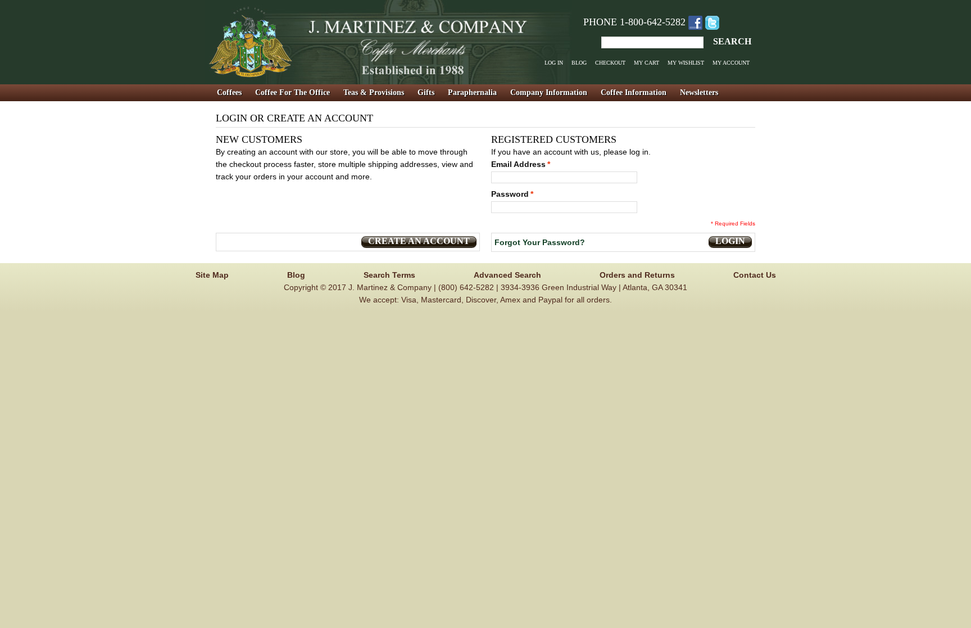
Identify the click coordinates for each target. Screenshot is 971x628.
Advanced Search (507, 274)
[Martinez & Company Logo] (388, 42)
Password (510, 193)
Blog (579, 63)
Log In (554, 63)
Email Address (518, 164)
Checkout (610, 63)
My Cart (646, 63)
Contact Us (754, 274)
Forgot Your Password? (539, 242)
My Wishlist (686, 63)
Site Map (212, 274)
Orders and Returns (637, 274)
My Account (731, 63)
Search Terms (389, 274)
